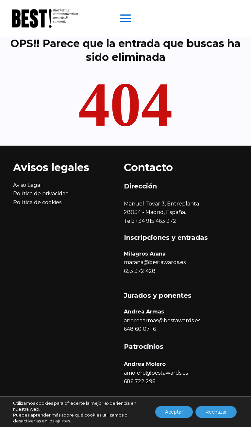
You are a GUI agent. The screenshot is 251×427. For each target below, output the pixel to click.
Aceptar (174, 412)
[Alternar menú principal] (125, 18)
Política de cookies (37, 202)
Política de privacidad (41, 193)
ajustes (62, 420)
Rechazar (216, 412)
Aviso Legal (27, 185)
